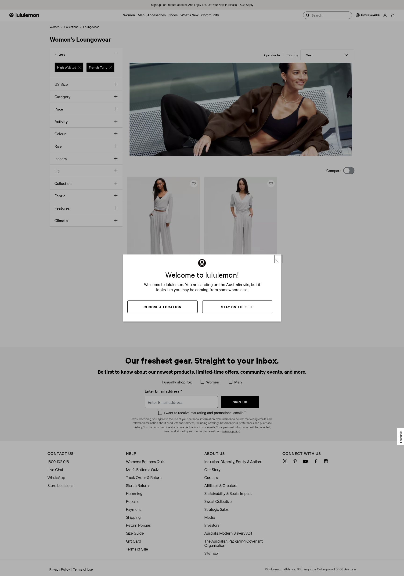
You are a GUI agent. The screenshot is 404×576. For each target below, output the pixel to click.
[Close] (278, 259)
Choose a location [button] (162, 306)
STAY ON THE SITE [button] (237, 306)
